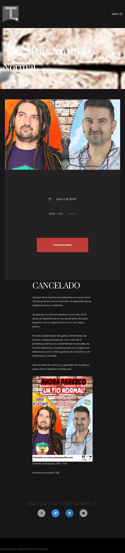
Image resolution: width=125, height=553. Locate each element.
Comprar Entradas (62, 245)
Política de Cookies (36, 549)
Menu (115, 14)
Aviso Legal (17, 549)
